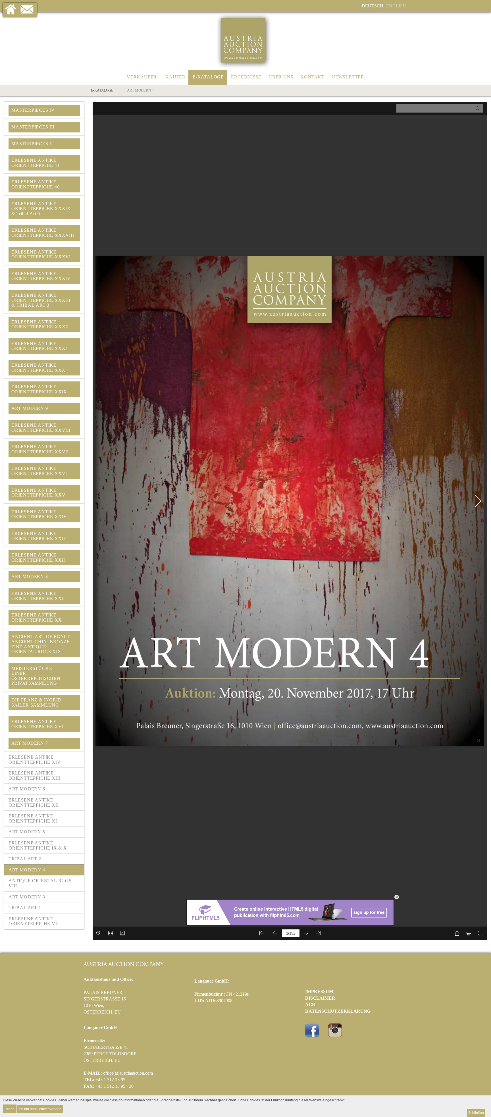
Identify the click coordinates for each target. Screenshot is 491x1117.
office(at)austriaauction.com (128, 1073)
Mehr (10, 1108)
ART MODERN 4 (27, 869)
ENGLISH (396, 5)
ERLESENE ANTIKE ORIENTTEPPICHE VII (34, 921)
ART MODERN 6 (27, 788)
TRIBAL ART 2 (25, 858)
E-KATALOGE (208, 76)
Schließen (476, 1113)
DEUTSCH (372, 5)
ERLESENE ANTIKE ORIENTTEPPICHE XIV (35, 760)
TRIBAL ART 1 (25, 907)
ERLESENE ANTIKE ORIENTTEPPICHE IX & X (38, 845)
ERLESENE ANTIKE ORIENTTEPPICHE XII (34, 802)
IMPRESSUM (319, 991)
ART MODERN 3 (27, 896)
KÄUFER (175, 76)
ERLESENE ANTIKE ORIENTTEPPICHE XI (33, 818)
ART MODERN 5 (27, 831)
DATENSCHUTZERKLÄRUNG (338, 1011)
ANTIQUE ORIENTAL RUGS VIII (40, 883)
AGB (310, 1004)
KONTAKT (312, 76)
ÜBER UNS (281, 76)
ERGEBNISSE (246, 76)
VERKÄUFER (142, 76)
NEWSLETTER (348, 76)
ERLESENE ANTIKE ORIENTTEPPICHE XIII (35, 775)
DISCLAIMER (320, 998)
